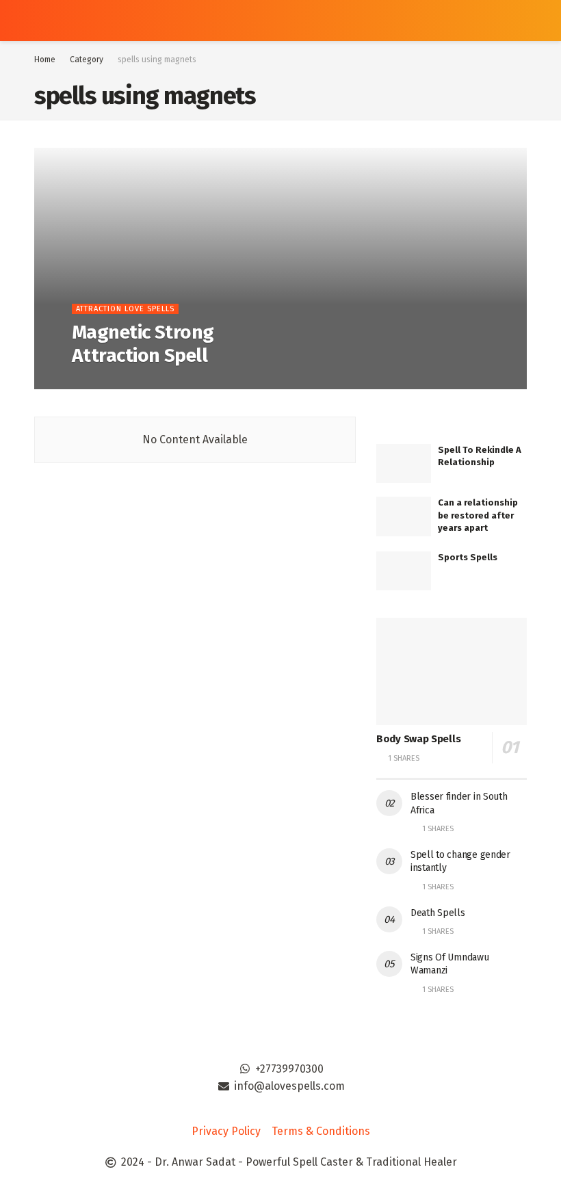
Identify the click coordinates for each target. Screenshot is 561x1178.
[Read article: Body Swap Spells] (451, 671)
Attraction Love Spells (125, 308)
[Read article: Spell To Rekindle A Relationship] (403, 463)
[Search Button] (521, 20)
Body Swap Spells (418, 739)
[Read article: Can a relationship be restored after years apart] (403, 516)
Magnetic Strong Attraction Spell (143, 344)
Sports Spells (467, 557)
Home (44, 59)
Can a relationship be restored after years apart (478, 514)
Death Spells (437, 913)
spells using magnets (157, 59)
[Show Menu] (40, 20)
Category (86, 59)
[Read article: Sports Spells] (403, 570)
